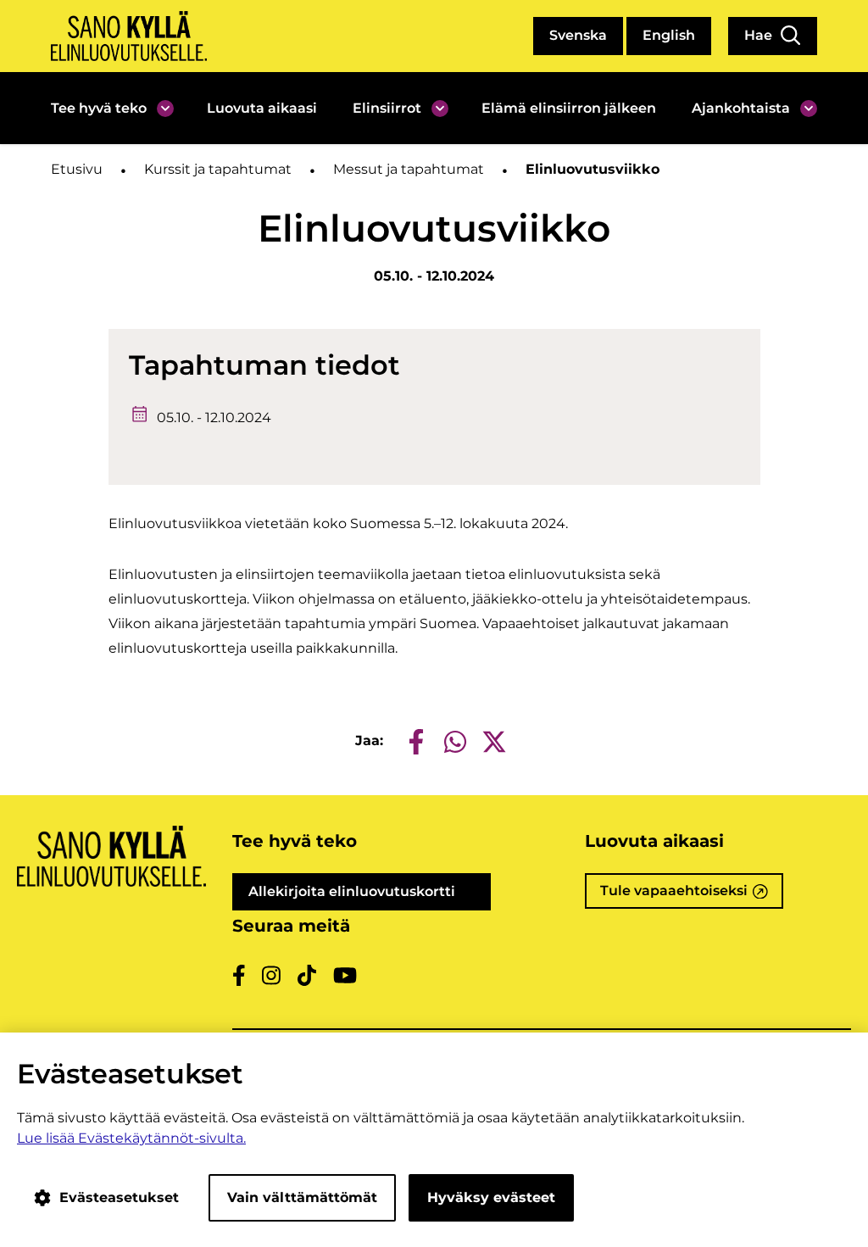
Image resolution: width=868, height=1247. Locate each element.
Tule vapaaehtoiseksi (691, 896)
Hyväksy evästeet (491, 1197)
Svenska (578, 35)
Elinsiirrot (387, 108)
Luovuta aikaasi (262, 108)
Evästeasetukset (119, 1197)
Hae (760, 35)
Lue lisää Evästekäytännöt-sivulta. (131, 1138)
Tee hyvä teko (99, 108)
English (669, 35)
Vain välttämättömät (302, 1197)
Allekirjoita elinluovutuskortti (370, 896)
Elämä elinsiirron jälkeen (568, 108)
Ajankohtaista (741, 108)
